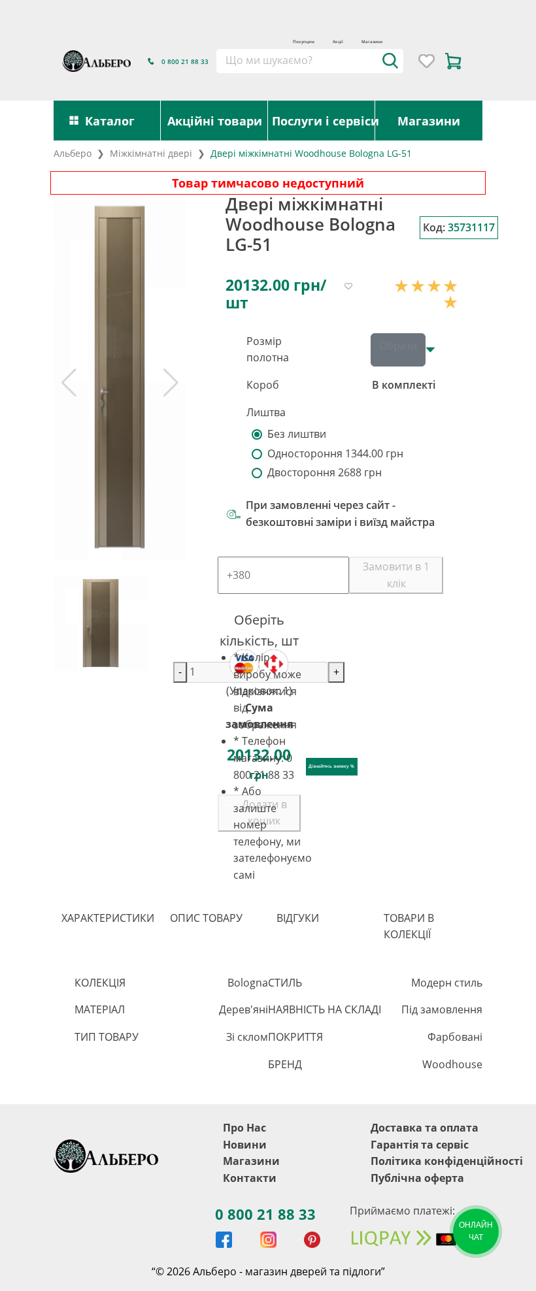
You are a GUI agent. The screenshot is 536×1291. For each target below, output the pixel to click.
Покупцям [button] (303, 41)
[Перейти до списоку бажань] (426, 61)
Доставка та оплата (424, 1127)
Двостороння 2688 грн (324, 472)
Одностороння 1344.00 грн (335, 453)
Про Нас (244, 1127)
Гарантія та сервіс (420, 1144)
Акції (338, 41)
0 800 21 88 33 (265, 1214)
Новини (245, 1144)
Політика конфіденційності (447, 1161)
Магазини (371, 41)
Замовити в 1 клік (396, 575)
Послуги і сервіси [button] (323, 120)
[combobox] (309, 61)
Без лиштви (296, 434)
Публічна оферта (417, 1178)
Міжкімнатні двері (151, 153)
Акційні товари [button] (214, 120)
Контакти (249, 1178)
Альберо (73, 153)
